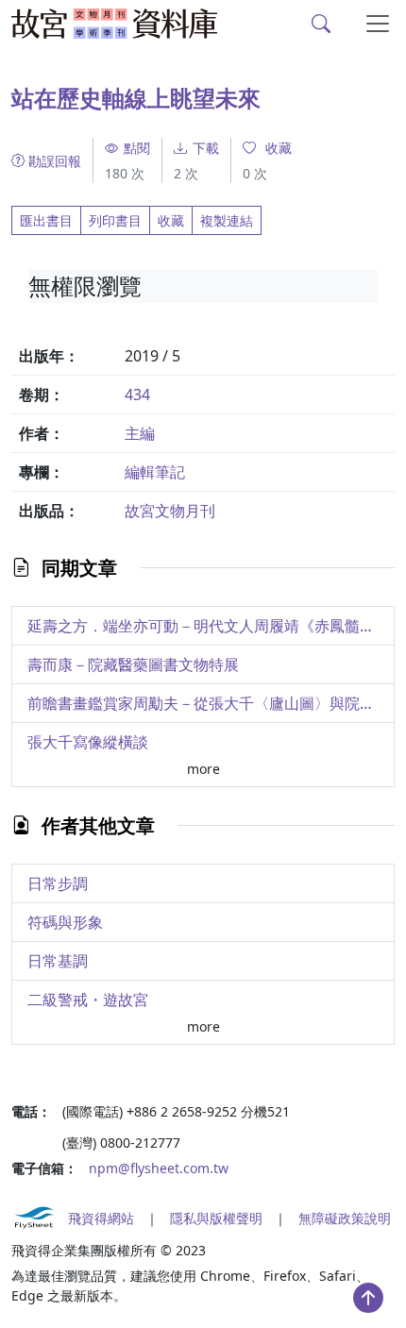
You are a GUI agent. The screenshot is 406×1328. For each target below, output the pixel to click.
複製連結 (226, 220)
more (203, 769)
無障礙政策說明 (344, 1218)
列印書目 (115, 220)
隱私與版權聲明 (216, 1218)
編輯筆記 (155, 472)
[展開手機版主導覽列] (377, 23)
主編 (140, 433)
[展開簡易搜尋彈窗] (321, 23)
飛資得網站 (101, 1218)
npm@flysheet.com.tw (158, 1168)
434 (137, 394)
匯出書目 (46, 220)
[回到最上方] (368, 1298)
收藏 (171, 220)
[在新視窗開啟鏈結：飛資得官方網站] (34, 1218)
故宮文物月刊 (170, 510)
